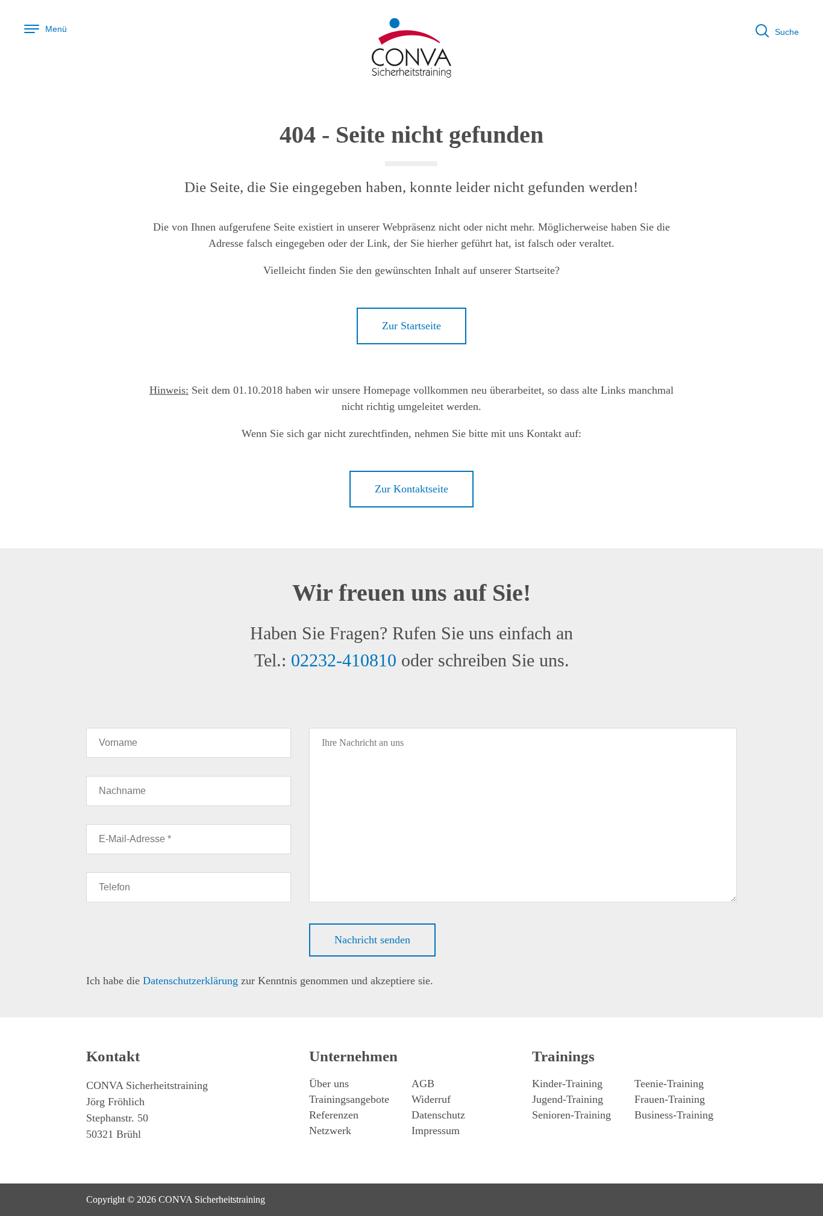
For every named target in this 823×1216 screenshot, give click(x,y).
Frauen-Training (669, 1099)
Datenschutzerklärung (190, 981)
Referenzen (333, 1115)
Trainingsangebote (349, 1099)
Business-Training (673, 1115)
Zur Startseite (411, 326)
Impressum (435, 1130)
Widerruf (431, 1099)
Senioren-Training (571, 1115)
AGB (422, 1084)
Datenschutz (438, 1115)
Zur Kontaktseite (411, 489)
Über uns (329, 1084)
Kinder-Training (567, 1084)
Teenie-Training (669, 1084)
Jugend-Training (567, 1099)
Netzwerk (330, 1130)
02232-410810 (343, 660)
